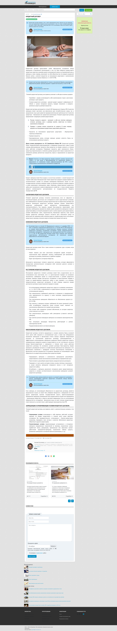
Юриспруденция (42, 6)
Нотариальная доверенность (59, 483)
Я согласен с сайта (37, 553)
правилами (39, 553)
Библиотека (55, 6)
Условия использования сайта (64, 616)
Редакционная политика (63, 618)
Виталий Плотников (38, 29)
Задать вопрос (32, 556)
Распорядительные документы (35, 483)
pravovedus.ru (37, 446)
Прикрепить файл (33, 543)
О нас (60, 614)
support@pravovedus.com (36, 629)
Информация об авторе (39, 450)
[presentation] (69, 501)
